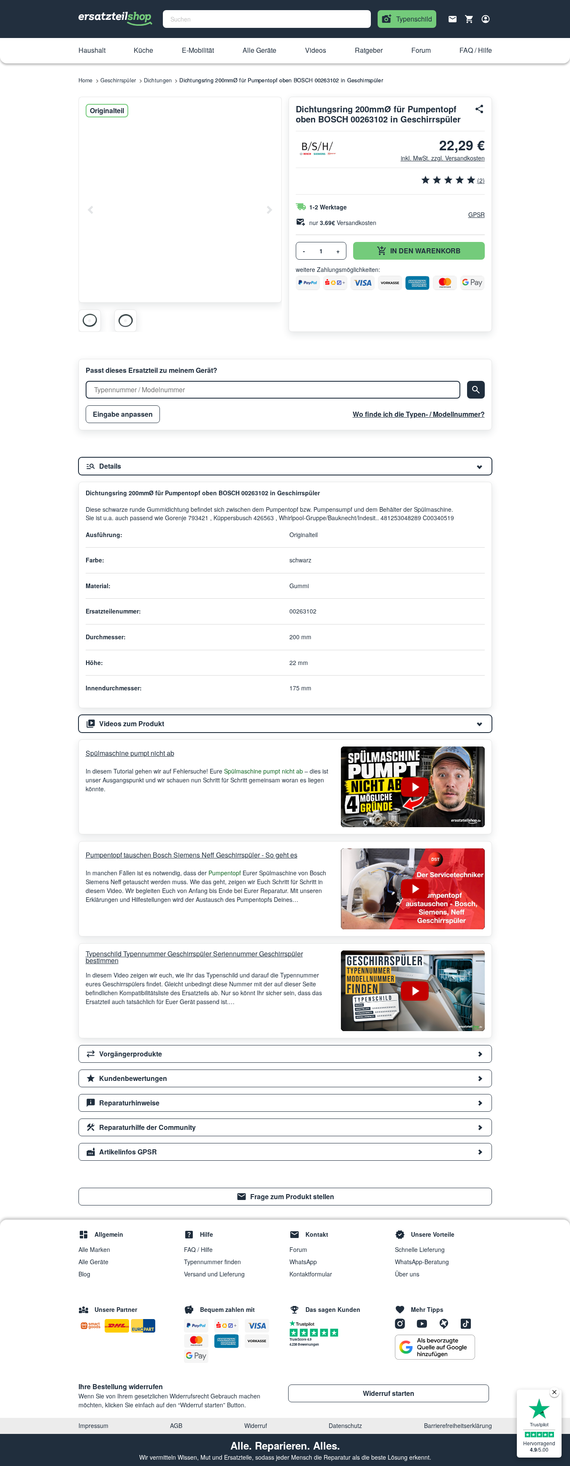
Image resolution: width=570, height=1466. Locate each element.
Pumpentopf (225, 873)
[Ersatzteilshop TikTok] (468, 1323)
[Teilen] (480, 109)
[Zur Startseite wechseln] (115, 19)
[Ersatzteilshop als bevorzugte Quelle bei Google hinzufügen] (435, 1347)
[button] (91, 50)
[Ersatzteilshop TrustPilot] (304, 1323)
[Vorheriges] (91, 210)
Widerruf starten (388, 1393)
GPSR (476, 214)
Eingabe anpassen (123, 414)
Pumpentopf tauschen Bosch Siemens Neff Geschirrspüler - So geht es (191, 855)
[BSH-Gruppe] (317, 148)
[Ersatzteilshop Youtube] (425, 1323)
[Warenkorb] (469, 19)
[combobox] (267, 19)
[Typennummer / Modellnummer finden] (476, 390)
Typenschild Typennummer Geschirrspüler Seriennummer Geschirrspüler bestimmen (194, 957)
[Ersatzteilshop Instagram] (403, 1323)
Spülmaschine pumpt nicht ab (130, 753)
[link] (285, 1196)
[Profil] (485, 19)
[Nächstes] (269, 210)
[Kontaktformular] (452, 18)
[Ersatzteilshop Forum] (447, 1323)
